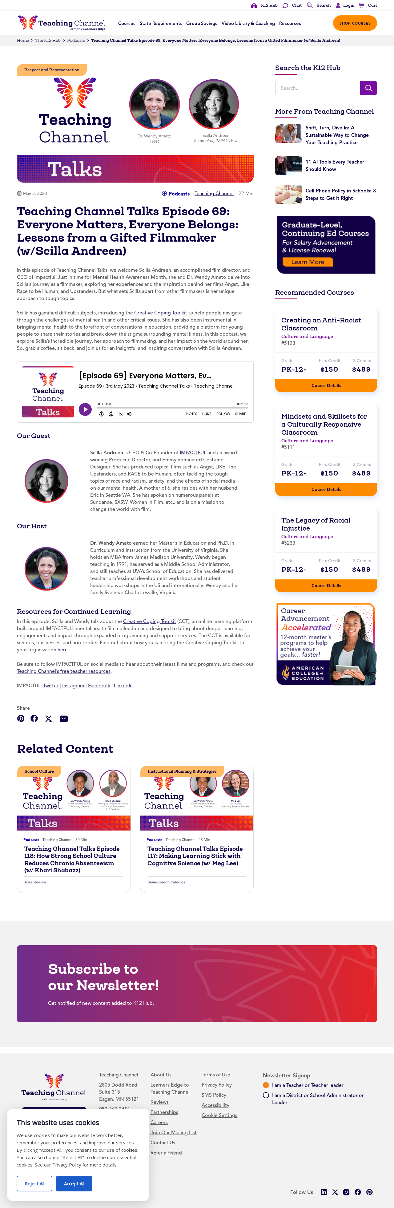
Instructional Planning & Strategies (182, 771)
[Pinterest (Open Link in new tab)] (369, 1192)
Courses (126, 23)
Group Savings (201, 23)
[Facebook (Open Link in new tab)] (358, 1192)
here (63, 650)
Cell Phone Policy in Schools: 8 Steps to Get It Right (341, 194)
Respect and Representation (51, 70)
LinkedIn (123, 686)
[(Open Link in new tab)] (326, 245)
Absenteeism (35, 882)
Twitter (50, 686)
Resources (290, 23)
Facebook (99, 686)
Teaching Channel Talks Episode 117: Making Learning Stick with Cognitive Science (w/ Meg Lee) (195, 856)
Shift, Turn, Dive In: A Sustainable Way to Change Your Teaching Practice (337, 135)
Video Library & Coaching (248, 23)
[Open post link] (74, 798)
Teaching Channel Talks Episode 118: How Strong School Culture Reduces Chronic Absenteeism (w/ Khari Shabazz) (72, 859)
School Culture (39, 771)
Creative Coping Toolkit (160, 313)
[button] (343, 5)
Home (23, 40)
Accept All (78, 1181)
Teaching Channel (214, 194)
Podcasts (76, 40)
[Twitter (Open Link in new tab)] (335, 1192)
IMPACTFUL (193, 453)
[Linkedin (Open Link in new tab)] (323, 1192)
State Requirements (161, 23)
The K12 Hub (48, 40)
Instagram (73, 686)
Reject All (38, 1181)
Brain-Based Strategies (166, 882)
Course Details (332, 383)
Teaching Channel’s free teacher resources (64, 671)
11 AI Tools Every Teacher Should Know (335, 165)
